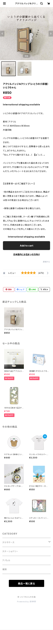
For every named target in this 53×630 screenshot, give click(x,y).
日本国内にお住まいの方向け (26, 254)
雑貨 (4, 569)
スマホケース (8, 542)
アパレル (6, 560)
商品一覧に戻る (26, 583)
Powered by (23, 601)
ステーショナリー (10, 551)
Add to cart (26, 245)
